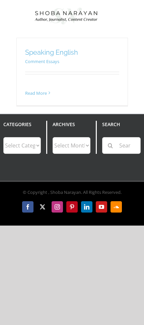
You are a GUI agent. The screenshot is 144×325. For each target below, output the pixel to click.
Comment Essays (42, 61)
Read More (36, 93)
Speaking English (51, 52)
